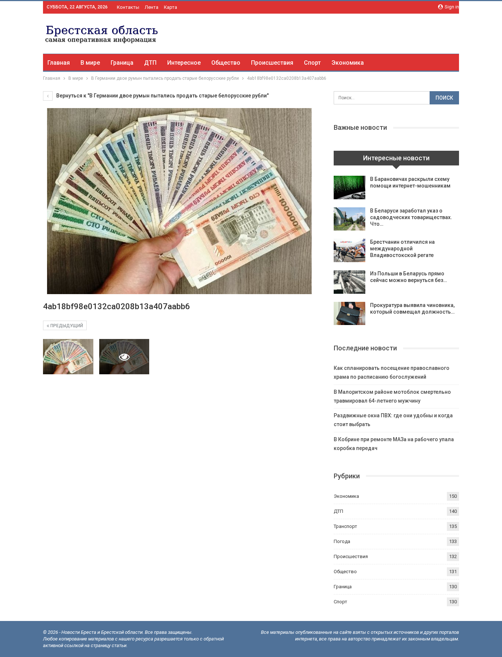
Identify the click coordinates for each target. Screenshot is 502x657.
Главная (58, 62)
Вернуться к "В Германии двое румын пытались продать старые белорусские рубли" (162, 96)
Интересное (184, 62)
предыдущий (66, 325)
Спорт (312, 62)
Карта (170, 7)
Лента (151, 7)
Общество (225, 62)
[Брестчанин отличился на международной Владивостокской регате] (349, 250)
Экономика (347, 62)
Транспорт (345, 526)
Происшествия (272, 62)
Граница (122, 62)
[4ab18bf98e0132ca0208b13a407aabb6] (68, 356)
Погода (342, 541)
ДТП (150, 62)
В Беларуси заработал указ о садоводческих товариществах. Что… (411, 217)
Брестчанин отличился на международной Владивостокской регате (402, 248)
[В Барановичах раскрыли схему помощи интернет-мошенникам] (349, 187)
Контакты (128, 7)
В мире (90, 62)
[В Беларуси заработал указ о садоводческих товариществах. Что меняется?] (349, 219)
